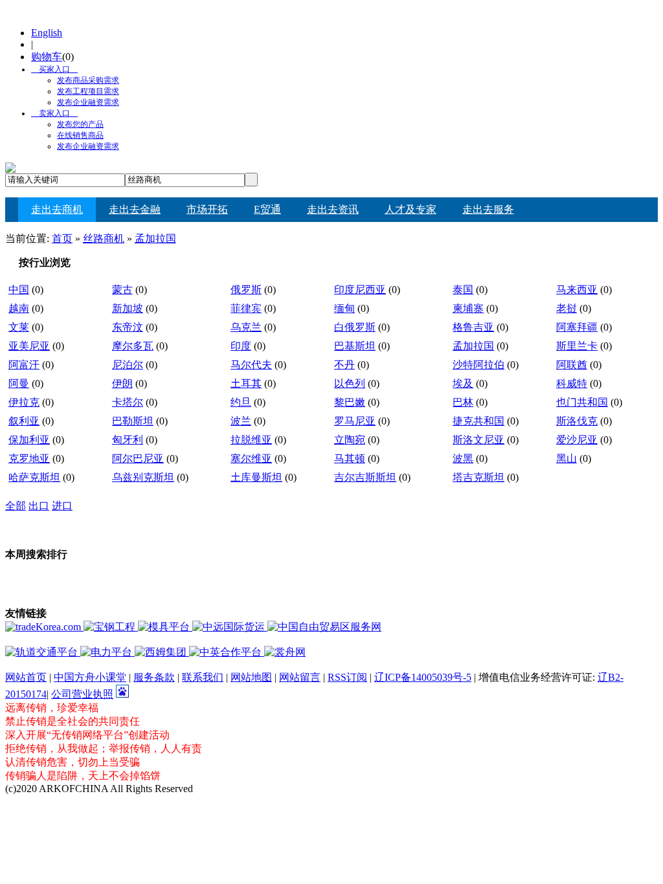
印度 (240, 345)
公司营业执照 (82, 694)
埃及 (463, 383)
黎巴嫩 (349, 402)
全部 (15, 505)
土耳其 (246, 383)
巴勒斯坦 (132, 420)
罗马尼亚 (355, 420)
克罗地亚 (29, 458)
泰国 (463, 289)
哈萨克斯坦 (34, 477)
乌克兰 (246, 327)
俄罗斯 (246, 289)
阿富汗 (23, 364)
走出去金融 (135, 209)
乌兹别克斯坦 (143, 477)
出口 (38, 505)
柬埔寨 (468, 308)
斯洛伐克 (577, 420)
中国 (18, 289)
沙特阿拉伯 (478, 364)
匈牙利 (127, 439)
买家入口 (50, 69)
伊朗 (122, 383)
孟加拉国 (155, 238)
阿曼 (18, 383)
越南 (18, 308)
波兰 (240, 420)
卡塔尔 (127, 402)
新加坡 (127, 308)
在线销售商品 (80, 135)
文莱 (18, 327)
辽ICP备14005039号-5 (422, 677)
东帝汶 (127, 327)
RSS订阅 (347, 677)
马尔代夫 (251, 364)
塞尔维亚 (251, 458)
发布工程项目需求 (88, 91)
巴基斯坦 (355, 345)
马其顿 (349, 458)
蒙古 (122, 289)
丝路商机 (103, 238)
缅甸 (344, 308)
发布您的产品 (80, 124)
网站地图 (251, 677)
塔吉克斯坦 (478, 477)
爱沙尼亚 (577, 439)
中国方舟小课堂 (90, 677)
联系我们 (202, 677)
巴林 (463, 402)
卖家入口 (50, 113)
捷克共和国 (478, 420)
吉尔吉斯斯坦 (365, 477)
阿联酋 (571, 364)
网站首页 (26, 677)
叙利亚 (23, 420)
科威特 (571, 383)
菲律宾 (246, 308)
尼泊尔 (127, 364)
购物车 (46, 56)
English (46, 32)
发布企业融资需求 (88, 102)
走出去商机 (57, 209)
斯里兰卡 (577, 345)
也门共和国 (582, 402)
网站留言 (299, 677)
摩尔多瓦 (132, 345)
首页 (62, 238)
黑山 (566, 458)
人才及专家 (410, 209)
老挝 (566, 308)
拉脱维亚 (251, 439)
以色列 (349, 383)
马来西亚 (577, 289)
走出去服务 (488, 209)
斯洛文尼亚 (478, 439)
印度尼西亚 (360, 289)
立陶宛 (349, 439)
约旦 (240, 402)
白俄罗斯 (355, 327)
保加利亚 (29, 439)
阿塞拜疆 (577, 327)
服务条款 (154, 677)
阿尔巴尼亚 (138, 458)
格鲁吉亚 (473, 327)
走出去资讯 (333, 209)
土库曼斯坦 (256, 477)
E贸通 (267, 209)
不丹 (344, 364)
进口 (62, 505)
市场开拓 (207, 209)
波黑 (463, 458)
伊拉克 (23, 402)
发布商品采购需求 (88, 80)
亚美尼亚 (29, 345)
